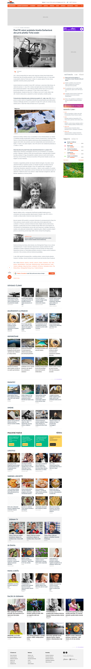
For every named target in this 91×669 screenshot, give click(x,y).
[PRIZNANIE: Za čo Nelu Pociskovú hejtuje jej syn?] (14, 578)
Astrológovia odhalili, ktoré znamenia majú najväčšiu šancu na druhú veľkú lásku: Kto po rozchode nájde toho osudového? (27, 466)
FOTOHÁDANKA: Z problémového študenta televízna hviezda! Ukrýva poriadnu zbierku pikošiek (27, 587)
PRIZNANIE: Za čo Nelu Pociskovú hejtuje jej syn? (13, 585)
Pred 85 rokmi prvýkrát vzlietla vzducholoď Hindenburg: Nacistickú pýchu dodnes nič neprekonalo (55, 301)
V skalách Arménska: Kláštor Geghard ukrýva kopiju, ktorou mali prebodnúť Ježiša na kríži (55, 397)
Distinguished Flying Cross (27, 268)
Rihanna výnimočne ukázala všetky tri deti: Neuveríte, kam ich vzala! (41, 585)
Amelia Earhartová (45, 264)
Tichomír (59, 2)
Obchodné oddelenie (49, 657)
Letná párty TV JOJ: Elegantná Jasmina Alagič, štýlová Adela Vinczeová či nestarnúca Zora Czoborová (14, 466)
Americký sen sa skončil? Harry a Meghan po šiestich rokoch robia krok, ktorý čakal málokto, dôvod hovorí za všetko (41, 466)
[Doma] (65, 152)
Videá (76, 5)
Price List (29, 662)
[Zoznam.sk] (66, 659)
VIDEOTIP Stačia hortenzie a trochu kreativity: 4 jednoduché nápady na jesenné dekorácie (13, 561)
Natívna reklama (31, 663)
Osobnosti (45, 262)
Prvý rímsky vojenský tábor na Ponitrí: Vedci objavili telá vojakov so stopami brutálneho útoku (27, 327)
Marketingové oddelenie (50, 660)
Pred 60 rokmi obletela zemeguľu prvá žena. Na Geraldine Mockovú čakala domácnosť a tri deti (27, 301)
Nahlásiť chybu (17, 278)
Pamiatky (9, 401)
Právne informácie (13, 655)
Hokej (10, 540)
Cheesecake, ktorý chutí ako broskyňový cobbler (41, 507)
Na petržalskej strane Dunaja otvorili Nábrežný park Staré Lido (55, 325)
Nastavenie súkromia (14, 658)
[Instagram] (66, 653)
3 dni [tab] (75, 75)
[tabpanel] (73, 89)
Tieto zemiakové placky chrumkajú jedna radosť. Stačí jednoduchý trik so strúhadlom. (13, 491)
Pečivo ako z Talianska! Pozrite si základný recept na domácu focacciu (14, 508)
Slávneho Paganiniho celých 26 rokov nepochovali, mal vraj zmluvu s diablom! (27, 423)
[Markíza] (65, 142)
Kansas (15, 264)
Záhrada (37, 564)
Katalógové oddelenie (50, 658)
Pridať (52, 273)
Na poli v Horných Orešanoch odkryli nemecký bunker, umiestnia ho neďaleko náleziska (13, 327)
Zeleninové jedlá (24, 511)
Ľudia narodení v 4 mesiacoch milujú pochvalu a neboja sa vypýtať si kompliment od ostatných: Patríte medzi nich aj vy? (55, 561)
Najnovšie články (69, 109)
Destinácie (70, 5)
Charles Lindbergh (18, 266)
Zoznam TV (13, 519)
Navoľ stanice (65, 160)
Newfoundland (21, 264)
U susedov (32, 5)
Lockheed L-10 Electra (37, 266)
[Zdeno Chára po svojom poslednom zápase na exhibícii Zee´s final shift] (17, 528)
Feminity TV (10, 471)
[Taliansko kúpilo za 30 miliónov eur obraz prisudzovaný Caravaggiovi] (55, 414)
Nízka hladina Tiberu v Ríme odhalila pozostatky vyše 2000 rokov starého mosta (14, 397)
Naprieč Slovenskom (22, 5)
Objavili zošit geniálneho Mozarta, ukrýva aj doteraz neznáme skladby (14, 422)
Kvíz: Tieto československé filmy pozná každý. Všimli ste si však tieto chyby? (55, 466)
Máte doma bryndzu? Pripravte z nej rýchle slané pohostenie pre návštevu (54, 509)
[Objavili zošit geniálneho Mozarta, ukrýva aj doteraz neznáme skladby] (14, 414)
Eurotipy (39, 5)
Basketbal (46, 540)
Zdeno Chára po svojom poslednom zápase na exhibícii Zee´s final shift (16, 537)
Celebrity (9, 588)
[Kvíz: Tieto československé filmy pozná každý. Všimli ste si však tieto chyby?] (55, 457)
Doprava (63, 5)
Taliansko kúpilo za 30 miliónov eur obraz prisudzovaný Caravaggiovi (54, 423)
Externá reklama (31, 657)
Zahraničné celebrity (39, 471)
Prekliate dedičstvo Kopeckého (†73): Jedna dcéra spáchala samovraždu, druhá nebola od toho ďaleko (74, 119)
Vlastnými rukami (11, 565)
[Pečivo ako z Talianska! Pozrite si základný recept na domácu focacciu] (14, 501)
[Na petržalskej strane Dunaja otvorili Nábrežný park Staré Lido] (55, 318)
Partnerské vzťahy (25, 471)
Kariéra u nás (12, 660)
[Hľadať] (81, 5)
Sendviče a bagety (11, 511)
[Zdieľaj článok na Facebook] (9, 268)
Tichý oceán (28, 264)
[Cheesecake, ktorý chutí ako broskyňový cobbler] (42, 501)
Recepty (23, 564)
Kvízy (57, 5)
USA (50, 262)
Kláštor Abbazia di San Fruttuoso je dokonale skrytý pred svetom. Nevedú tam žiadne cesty (28, 397)
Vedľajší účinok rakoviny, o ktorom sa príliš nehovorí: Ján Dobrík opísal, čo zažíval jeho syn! (55, 587)
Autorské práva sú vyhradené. (68, 656)
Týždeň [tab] (81, 75)
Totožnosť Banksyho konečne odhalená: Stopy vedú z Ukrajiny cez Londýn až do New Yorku (41, 423)
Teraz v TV (66, 139)
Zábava (50, 469)
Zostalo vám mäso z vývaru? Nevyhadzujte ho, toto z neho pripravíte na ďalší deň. (55, 491)
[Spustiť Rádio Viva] (73, 28)
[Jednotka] (65, 149)
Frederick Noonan (39, 268)
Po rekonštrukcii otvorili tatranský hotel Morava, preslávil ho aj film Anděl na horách (41, 326)
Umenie (9, 425)
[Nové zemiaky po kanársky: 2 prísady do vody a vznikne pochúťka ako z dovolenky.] (42, 483)
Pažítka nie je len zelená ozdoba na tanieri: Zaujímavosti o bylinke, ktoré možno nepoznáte (41, 561)
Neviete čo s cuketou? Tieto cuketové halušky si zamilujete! (28, 508)
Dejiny (40, 262)
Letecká (31, 262)
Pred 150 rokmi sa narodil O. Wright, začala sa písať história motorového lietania (41, 301)
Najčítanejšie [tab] (68, 75)
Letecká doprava (27, 27)
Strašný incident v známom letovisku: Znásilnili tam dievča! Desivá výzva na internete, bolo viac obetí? (73, 133)
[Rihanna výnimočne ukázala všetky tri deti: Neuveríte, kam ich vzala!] (42, 578)
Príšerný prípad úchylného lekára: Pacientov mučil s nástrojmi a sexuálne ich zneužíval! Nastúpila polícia (73, 128)
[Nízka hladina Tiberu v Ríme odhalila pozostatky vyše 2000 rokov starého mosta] (14, 389)
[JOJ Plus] (65, 156)
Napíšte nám (12, 662)
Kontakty (48, 652)
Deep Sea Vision (27, 266)
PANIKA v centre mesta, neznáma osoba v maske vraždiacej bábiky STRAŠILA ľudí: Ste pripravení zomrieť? (74, 123)
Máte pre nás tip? (49, 662)
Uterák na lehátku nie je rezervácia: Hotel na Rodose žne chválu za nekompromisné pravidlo (73, 84)
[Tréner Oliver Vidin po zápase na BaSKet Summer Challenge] (52, 528)
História (27, 262)
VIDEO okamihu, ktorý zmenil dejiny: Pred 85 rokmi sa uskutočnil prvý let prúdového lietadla (13, 301)
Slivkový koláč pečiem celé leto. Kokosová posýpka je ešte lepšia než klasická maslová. (27, 491)
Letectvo (36, 262)
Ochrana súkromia (13, 657)
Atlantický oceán (36, 264)
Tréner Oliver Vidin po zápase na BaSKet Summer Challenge (51, 537)
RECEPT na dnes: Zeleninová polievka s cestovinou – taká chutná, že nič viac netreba (28, 561)
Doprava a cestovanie (53, 305)
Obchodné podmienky (32, 658)
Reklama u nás (30, 655)
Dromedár (21, 27)
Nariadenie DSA (13, 663)
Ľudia (52, 264)
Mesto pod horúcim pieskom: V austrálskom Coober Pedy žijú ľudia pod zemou (74, 79)
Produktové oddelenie (50, 655)
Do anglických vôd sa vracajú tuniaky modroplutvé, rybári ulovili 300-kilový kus (73, 90)
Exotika (46, 5)
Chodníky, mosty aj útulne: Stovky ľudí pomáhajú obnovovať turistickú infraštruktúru (73, 95)
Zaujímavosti (12, 5)
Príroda (52, 5)
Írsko (53, 262)
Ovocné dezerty (38, 509)
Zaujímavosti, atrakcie (39, 304)
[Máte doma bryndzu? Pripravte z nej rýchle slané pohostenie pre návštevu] (55, 501)
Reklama (30, 652)
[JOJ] (65, 145)
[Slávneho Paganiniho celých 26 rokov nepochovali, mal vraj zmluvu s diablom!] (28, 414)
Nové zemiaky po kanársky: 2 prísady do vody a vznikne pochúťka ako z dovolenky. (41, 491)
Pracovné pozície (15, 433)
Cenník (29, 660)
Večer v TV (74, 139)
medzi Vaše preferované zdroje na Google (31, 273)
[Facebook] (64, 653)
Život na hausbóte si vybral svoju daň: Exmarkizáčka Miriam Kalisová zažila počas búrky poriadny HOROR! (73, 114)
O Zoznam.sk (13, 652)
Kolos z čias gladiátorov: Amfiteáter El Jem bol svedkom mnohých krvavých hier (73, 100)
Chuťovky (51, 512)
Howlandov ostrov (48, 266)
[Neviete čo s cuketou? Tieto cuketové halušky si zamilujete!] (28, 501)
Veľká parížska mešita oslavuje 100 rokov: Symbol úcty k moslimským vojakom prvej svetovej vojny (41, 398)
